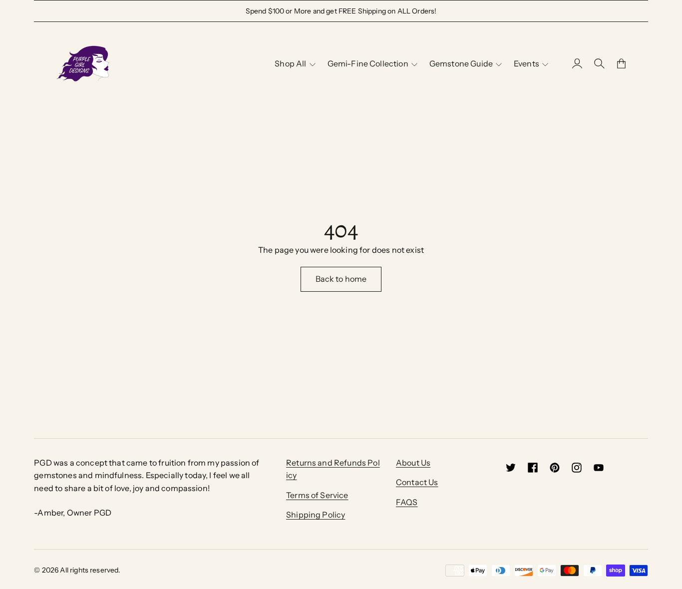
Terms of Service (317, 495)
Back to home (341, 279)
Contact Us (417, 482)
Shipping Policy (315, 515)
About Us (413, 463)
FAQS (407, 502)
